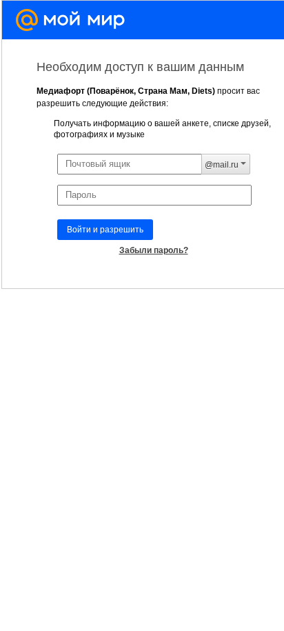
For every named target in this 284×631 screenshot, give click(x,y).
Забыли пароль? (153, 250)
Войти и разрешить (105, 229)
